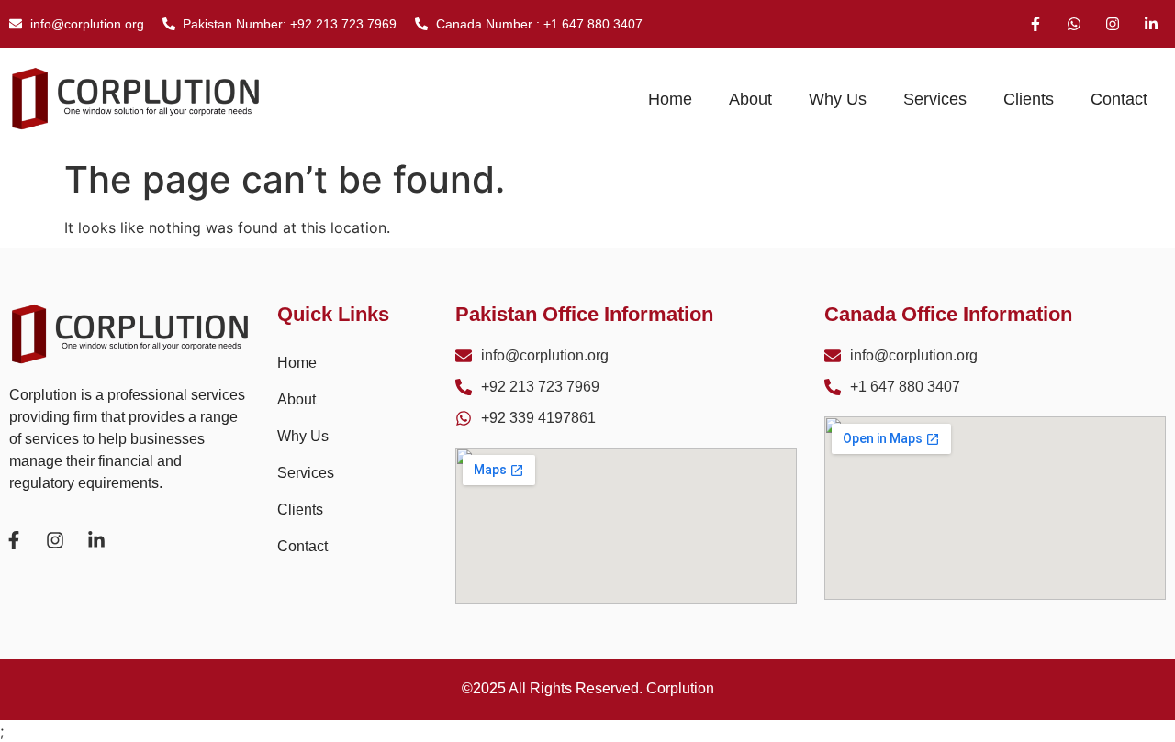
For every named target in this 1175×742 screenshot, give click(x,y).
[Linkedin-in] (1151, 24)
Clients (1028, 99)
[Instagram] (1112, 24)
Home (670, 99)
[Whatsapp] (1074, 24)
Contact (1119, 99)
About (750, 99)
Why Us (838, 99)
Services (935, 99)
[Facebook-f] (1035, 24)
